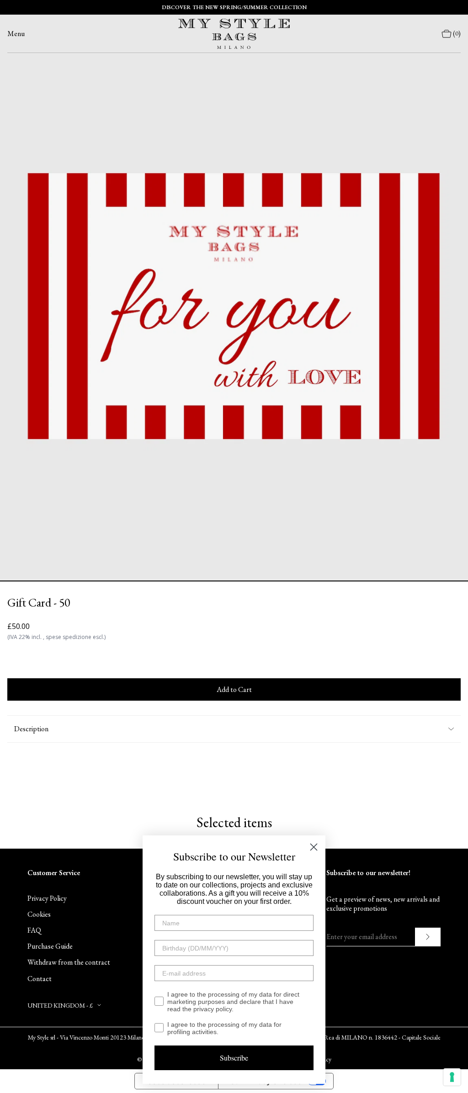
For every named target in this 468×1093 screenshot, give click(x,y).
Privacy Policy (47, 898)
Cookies (39, 914)
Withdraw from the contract (68, 962)
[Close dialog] (314, 847)
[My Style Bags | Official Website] (234, 34)
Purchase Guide (50, 946)
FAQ (34, 930)
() (457, 33)
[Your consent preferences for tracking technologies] (452, 1077)
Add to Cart (234, 689)
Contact (39, 978)
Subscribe (234, 1057)
